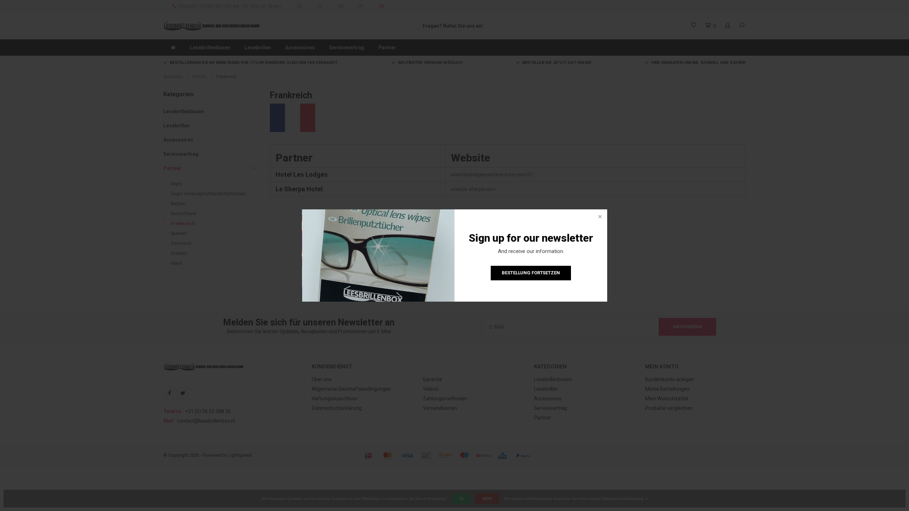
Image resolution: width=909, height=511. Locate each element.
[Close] (599, 217)
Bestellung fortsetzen (531, 272)
